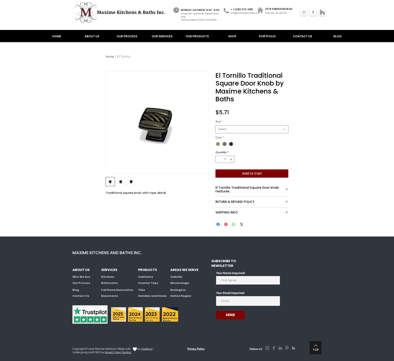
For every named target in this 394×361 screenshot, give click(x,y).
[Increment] (231, 159)
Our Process (81, 283)
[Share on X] (241, 224)
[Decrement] (218, 159)
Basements (109, 296)
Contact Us (80, 296)
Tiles (141, 290)
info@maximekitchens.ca (245, 13)
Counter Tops (148, 283)
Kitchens (107, 277)
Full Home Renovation (117, 290)
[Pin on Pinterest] (225, 224)
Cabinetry (145, 277)
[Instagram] (267, 348)
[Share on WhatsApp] (233, 224)
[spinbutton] (225, 159)
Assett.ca (146, 348)
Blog (75, 290)
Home (110, 57)
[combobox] (251, 129)
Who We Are (81, 277)
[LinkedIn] (280, 348)
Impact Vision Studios (118, 352)
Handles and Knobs (152, 296)
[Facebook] (273, 348)
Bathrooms (109, 283)
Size (218, 121)
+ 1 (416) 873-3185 (242, 9)
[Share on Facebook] (218, 224)
